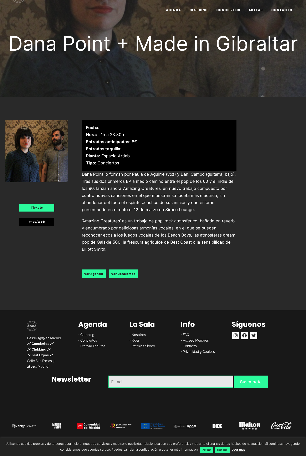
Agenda (173, 10)
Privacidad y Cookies (199, 352)
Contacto (281, 10)
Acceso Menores (196, 340)
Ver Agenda (93, 274)
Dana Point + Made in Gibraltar (153, 43)
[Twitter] (253, 335)
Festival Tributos (92, 346)
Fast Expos (40, 355)
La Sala (142, 324)
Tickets (37, 207)
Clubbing (198, 10)
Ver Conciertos (123, 274)
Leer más (238, 449)
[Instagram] (235, 335)
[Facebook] (244, 335)
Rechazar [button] (222, 449)
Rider (135, 340)
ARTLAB (256, 10)
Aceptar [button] (207, 449)
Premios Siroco (143, 346)
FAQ (186, 335)
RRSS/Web (37, 222)
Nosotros (139, 335)
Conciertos (228, 10)
